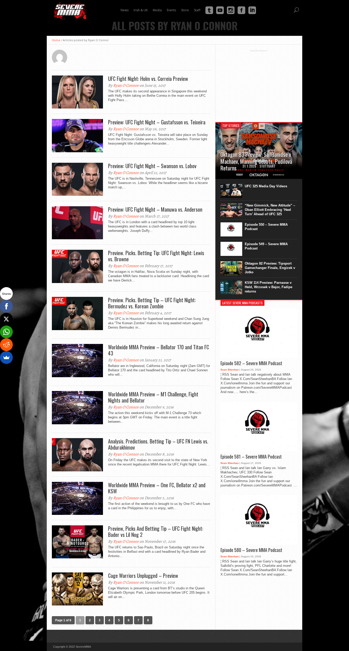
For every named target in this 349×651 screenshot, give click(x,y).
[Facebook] (6, 306)
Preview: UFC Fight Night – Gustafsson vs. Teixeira (156, 122)
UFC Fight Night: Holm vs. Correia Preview (148, 78)
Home (56, 40)
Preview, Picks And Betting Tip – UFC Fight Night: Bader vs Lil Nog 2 (155, 531)
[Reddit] (6, 344)
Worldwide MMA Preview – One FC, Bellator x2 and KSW (156, 488)
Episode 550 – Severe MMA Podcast (266, 227)
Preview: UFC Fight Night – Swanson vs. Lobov (152, 166)
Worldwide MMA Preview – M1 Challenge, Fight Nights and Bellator (153, 397)
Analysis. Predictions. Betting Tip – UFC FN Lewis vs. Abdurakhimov (158, 444)
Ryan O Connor (126, 85)
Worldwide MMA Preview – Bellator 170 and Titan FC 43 (158, 350)
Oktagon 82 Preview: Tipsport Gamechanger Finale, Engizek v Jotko (270, 268)
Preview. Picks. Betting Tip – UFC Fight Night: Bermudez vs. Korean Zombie (152, 303)
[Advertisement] (258, 84)
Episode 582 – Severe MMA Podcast (251, 363)
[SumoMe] (6, 357)
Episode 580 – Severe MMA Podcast (251, 550)
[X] (6, 319)
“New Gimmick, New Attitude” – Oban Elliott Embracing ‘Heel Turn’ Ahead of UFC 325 (270, 209)
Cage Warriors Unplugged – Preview (143, 575)
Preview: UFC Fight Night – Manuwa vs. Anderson (155, 209)
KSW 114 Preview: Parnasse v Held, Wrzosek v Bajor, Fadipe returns (268, 287)
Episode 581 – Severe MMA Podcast (251, 457)
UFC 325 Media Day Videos (266, 186)
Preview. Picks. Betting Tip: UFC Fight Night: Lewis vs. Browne (156, 256)
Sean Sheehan (229, 369)
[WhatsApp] (6, 332)
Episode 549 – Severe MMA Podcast (266, 246)
